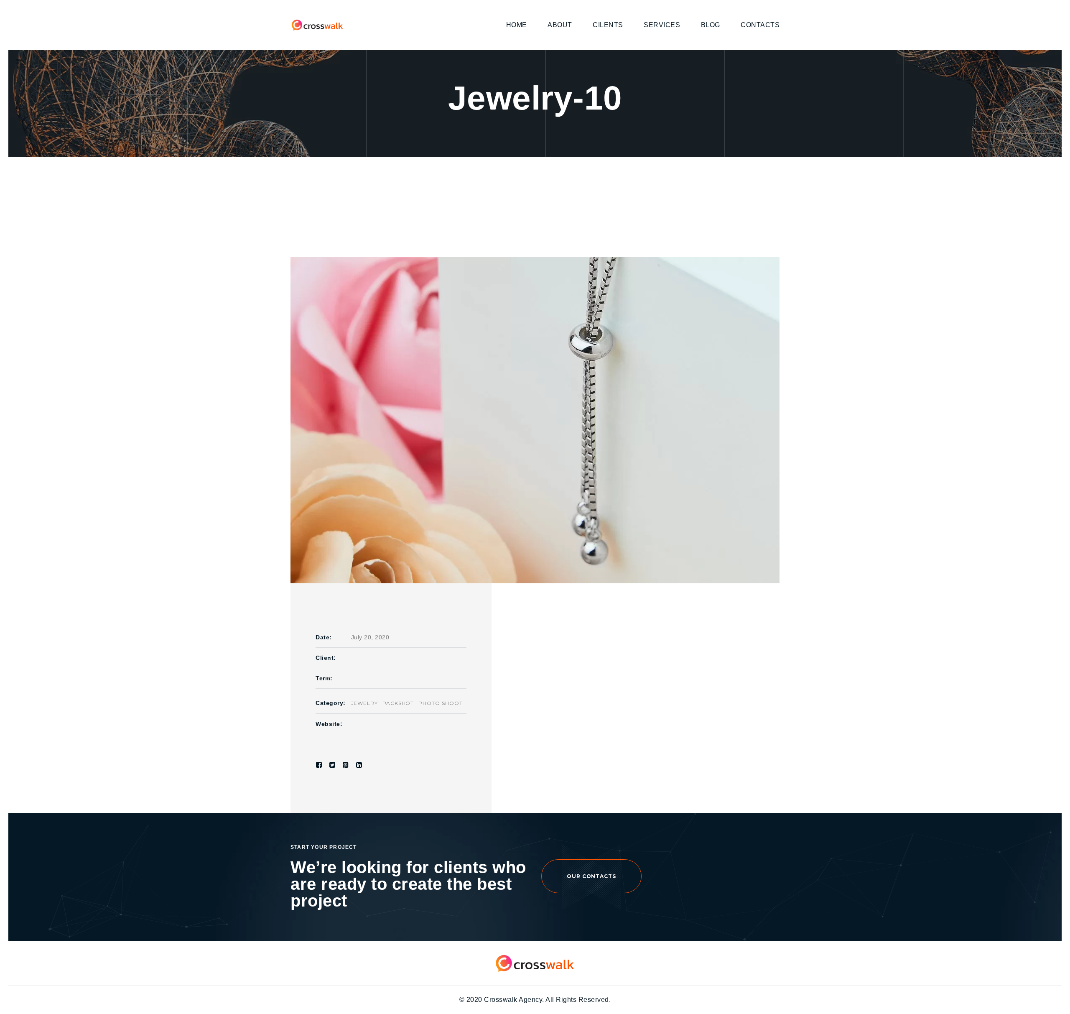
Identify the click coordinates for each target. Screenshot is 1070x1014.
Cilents (608, 24)
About (560, 24)
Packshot (398, 703)
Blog (710, 24)
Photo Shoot (440, 703)
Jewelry (364, 703)
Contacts (760, 24)
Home (516, 24)
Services (662, 24)
